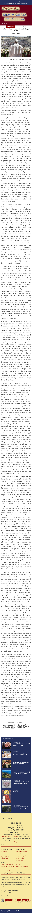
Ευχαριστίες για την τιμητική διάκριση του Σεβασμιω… (21, 762)
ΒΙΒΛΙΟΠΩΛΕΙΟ (24, 3)
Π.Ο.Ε (22, 2)
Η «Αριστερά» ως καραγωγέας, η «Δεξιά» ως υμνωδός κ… (21, 782)
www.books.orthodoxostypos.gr (10, 836)
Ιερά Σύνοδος (19, 868)
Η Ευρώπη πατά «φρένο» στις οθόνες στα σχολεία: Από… (21, 753)
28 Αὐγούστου (17, 792)
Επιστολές (3, 868)
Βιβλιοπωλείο (4, 853)
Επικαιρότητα (10, 26)
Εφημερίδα (4, 851)
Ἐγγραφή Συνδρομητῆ (14, 2)
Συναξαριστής (4, 858)
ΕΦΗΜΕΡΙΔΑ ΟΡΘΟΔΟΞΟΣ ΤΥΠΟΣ (12, 3)
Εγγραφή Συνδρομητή (7, 857)
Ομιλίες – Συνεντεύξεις (7, 864)
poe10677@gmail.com (16, 842)
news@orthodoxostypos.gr (8, 905)
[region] (14, 17)
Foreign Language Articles (7, 870)
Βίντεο (17, 870)
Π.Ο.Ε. (2, 855)
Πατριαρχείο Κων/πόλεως (22, 853)
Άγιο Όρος (18, 864)
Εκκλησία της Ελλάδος (21, 851)
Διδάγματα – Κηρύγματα (7, 866)
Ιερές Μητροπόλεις (21, 855)
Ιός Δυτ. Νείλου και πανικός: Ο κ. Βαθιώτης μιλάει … (21, 744)
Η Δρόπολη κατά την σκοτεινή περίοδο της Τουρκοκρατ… (21, 772)
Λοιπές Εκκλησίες (20, 857)
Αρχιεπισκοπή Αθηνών (22, 866)
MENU (5, 24)
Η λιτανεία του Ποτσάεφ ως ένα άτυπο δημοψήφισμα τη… (21, 807)
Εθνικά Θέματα (20, 858)
